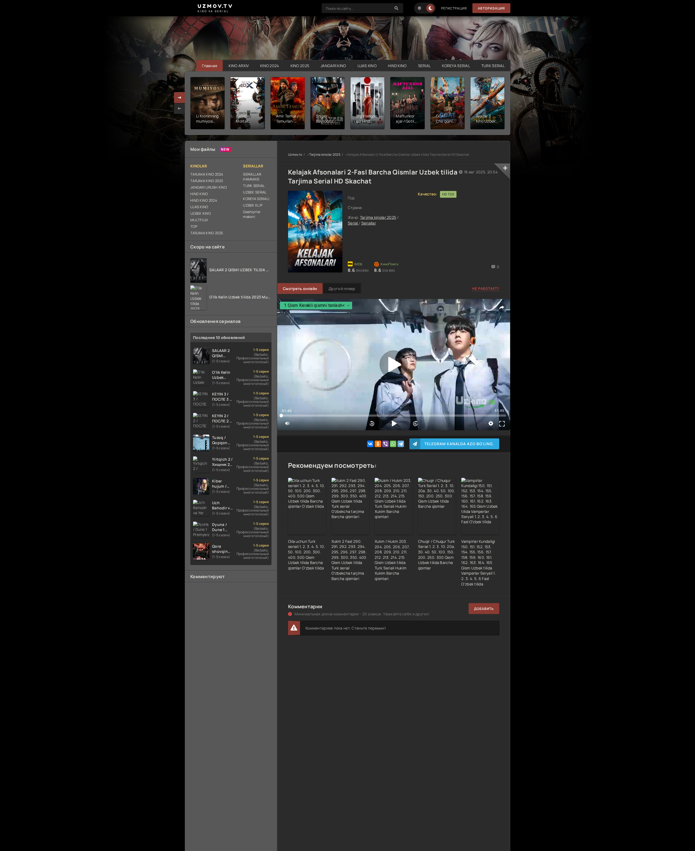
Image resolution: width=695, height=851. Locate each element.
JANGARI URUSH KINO (208, 187)
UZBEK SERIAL (255, 192)
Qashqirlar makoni (252, 214)
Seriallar (368, 223)
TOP (193, 226)
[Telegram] (400, 444)
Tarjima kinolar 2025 (324, 154)
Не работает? (485, 288)
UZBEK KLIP (253, 205)
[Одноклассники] (378, 444)
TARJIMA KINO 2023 (206, 180)
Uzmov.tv (295, 154)
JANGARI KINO (333, 65)
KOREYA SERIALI (256, 198)
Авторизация (491, 8)
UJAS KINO (367, 65)
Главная (209, 65)
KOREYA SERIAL (456, 65)
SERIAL (424, 65)
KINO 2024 (269, 65)
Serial (353, 223)
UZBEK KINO (200, 213)
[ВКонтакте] (370, 444)
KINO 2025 (299, 65)
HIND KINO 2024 (203, 200)
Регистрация (454, 8)
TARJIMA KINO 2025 (206, 232)
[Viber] (385, 444)
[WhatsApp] (393, 444)
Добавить (484, 608)
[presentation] (179, 108)
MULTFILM (199, 219)
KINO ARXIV (239, 65)
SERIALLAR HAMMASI (252, 177)
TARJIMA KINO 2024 (206, 174)
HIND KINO (397, 65)
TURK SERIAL (493, 65)
